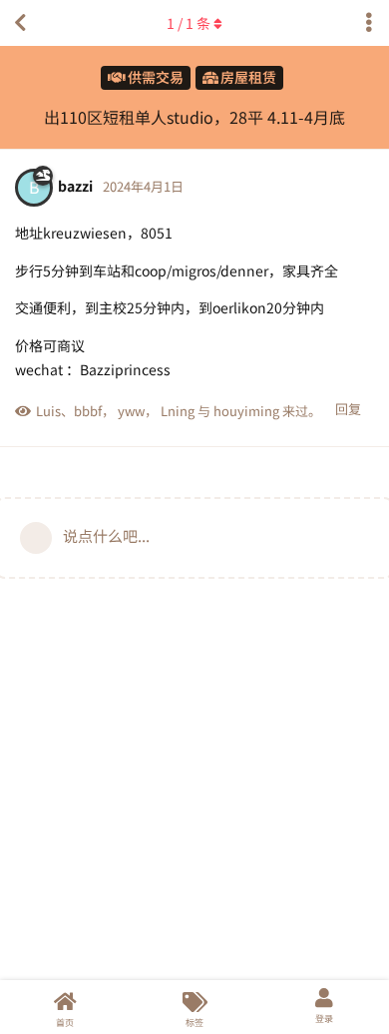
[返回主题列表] (20, 23)
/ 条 (188, 23)
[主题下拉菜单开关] (369, 23)
